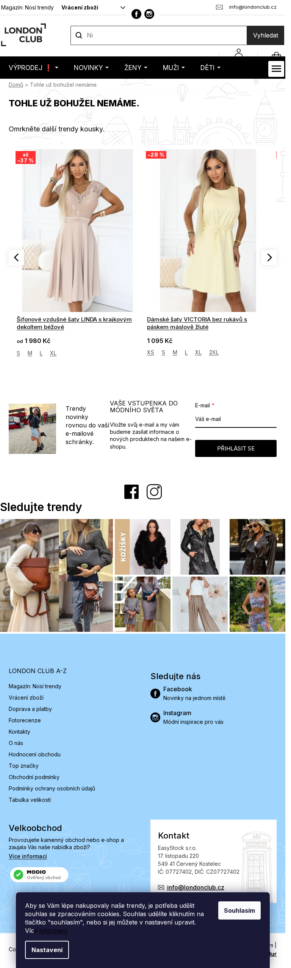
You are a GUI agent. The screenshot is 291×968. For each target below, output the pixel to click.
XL (53, 353)
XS (150, 352)
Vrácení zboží (79, 7)
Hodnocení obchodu (35, 754)
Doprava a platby (30, 709)
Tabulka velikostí (30, 800)
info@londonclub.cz (195, 887)
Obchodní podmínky (34, 777)
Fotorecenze (25, 720)
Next (269, 257)
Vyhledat (265, 35)
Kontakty (19, 731)
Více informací (28, 856)
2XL (214, 352)
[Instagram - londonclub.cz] (149, 14)
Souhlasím (239, 910)
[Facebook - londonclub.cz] (136, 14)
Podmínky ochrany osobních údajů (52, 788)
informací (53, 930)
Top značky (24, 765)
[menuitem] (33, 67)
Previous (16, 257)
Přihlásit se (236, 448)
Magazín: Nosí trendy (27, 7)
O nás (16, 743)
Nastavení (47, 950)
